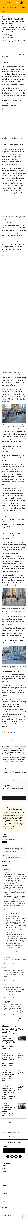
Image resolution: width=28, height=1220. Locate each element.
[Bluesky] (16, 1156)
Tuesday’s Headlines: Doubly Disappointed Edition (8, 1108)
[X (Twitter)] (7, 1156)
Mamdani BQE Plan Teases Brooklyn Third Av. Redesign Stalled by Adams (9, 1041)
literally (22, 399)
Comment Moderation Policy (4, 1193)
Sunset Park (5, 1036)
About (3, 1168)
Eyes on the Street (6, 16)
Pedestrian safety (20, 773)
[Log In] (21, 2)
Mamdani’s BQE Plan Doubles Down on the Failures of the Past (9, 1091)
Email (4, 794)
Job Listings (4, 1207)
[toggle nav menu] (25, 3)
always (4, 401)
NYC (7, 7)
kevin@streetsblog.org (17, 761)
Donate (4, 11)
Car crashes (5, 1053)
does (8, 401)
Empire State (13, 7)
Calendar (4, 1171)
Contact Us (4, 1174)
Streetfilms (22, 7)
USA (3, 7)
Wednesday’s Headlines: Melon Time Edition (8, 1074)
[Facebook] (12, 1156)
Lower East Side (19, 771)
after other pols (15, 479)
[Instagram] (20, 1156)
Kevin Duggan (8, 35)
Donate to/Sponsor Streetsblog (4, 1185)
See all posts (6, 1123)
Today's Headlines (6, 1070)
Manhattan (5, 773)
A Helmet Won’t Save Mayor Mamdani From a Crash (8, 1058)
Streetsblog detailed (12, 93)
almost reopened (17, 464)
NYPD (11, 773)
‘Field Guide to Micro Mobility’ (4, 1201)
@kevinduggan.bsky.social (10, 759)
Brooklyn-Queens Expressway (6, 1086)
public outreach (18, 482)
